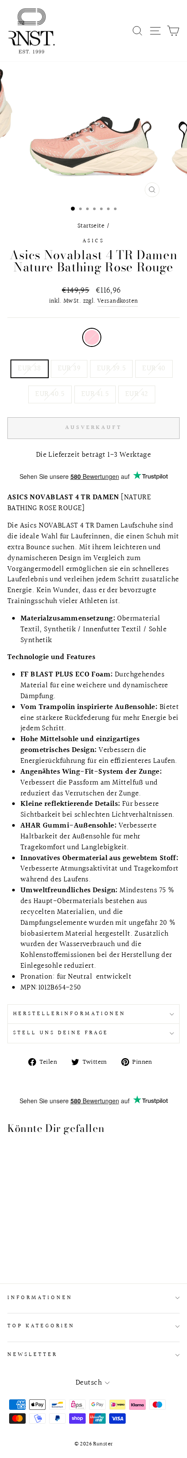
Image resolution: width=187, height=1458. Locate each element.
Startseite (90, 226)
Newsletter (32, 1354)
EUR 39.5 (111, 368)
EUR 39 (69, 368)
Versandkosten (117, 301)
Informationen (40, 1297)
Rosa (91, 337)
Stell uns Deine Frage (60, 1033)
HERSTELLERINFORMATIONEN (69, 1013)
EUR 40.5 (49, 394)
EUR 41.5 (95, 394)
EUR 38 (29, 368)
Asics (94, 241)
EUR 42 (136, 394)
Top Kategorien (41, 1326)
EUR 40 (153, 368)
